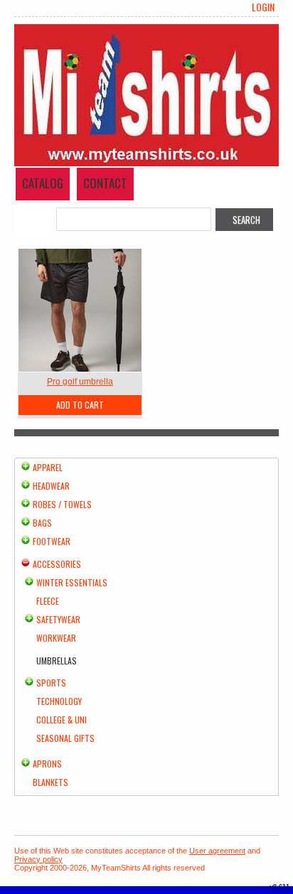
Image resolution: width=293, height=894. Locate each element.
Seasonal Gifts (65, 738)
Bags (42, 523)
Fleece (47, 601)
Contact (105, 183)
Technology (59, 701)
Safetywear (58, 619)
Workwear (56, 638)
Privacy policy (38, 859)
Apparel (48, 467)
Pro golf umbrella (80, 382)
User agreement (217, 850)
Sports (51, 683)
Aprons (47, 764)
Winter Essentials (71, 582)
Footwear (51, 541)
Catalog (42, 183)
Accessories (57, 564)
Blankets (50, 782)
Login (263, 7)
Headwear (51, 486)
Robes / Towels (62, 504)
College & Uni (61, 719)
